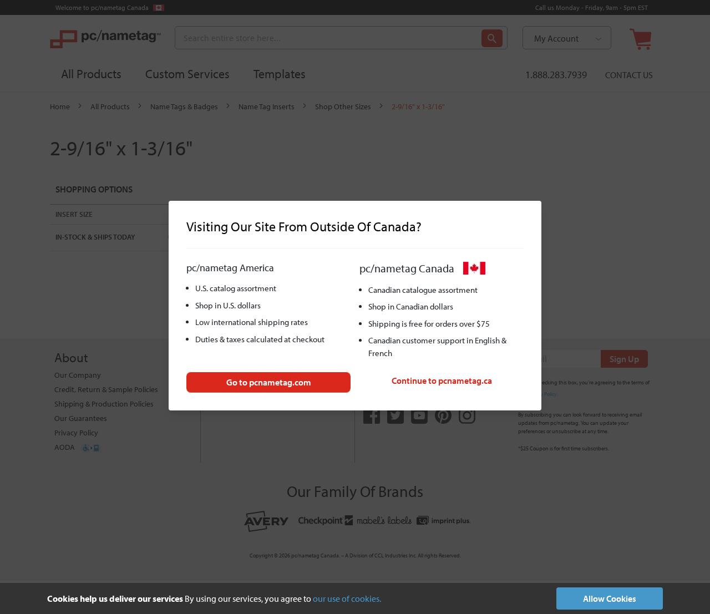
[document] (355, 598)
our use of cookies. (347, 598)
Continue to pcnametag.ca (442, 380)
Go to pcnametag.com (268, 382)
